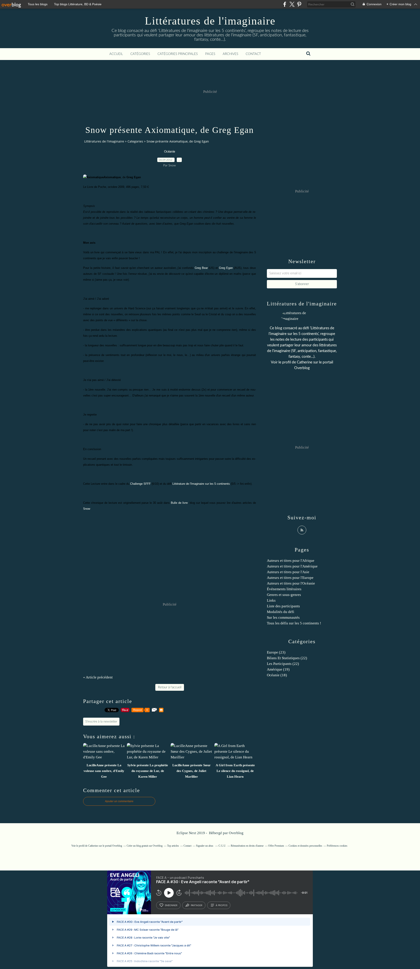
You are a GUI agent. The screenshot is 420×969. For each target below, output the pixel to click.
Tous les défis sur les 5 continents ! (294, 623)
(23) (276, 652)
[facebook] (284, 4)
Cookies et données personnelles (305, 845)
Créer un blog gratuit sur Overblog (145, 845)
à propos (221, 905)
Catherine (304, 362)
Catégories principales (178, 54)
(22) (287, 658)
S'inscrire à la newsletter (101, 721)
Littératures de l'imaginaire (210, 21)
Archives (230, 54)
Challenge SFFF (140, 483)
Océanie (169, 151)
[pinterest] (299, 4)
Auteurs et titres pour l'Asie (288, 572)
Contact (253, 54)
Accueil (116, 54)
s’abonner (171, 905)
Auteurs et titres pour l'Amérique (292, 566)
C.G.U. (222, 845)
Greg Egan (226, 268)
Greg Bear (201, 268)
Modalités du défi (280, 612)
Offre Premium (276, 845)
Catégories (140, 54)
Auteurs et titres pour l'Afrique (290, 560)
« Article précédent (98, 677)
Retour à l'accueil (169, 687)
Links (271, 600)
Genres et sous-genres (284, 595)
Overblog (236, 833)
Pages (210, 54)
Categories (135, 141)
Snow (86, 508)
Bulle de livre (179, 502)
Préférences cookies (337, 845)
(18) (277, 675)
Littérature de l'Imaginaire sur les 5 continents (201, 483)
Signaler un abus (205, 845)
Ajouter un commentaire (119, 801)
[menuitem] (116, 54)
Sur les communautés (283, 617)
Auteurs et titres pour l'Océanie (291, 583)
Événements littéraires (284, 589)
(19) (278, 669)
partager (196, 905)
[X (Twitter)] (292, 4)
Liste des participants (283, 606)
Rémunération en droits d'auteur (247, 845)
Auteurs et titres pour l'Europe (290, 578)
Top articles (173, 845)
